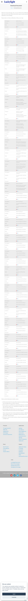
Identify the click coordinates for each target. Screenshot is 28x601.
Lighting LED (5, 431)
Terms (20, 473)
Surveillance (21, 429)
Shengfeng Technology (16, 467)
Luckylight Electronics (15, 462)
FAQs (20, 454)
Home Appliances (22, 431)
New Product (6, 446)
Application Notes (22, 446)
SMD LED (5, 429)
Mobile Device (22, 434)
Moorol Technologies (15, 463)
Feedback (21, 451)
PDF (17, 26)
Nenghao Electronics (15, 465)
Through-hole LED (7, 428)
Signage (20, 437)
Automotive (21, 432)
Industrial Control (22, 436)
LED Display (5, 432)
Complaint (21, 450)
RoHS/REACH (22, 453)
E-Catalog (21, 448)
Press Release (6, 448)
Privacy (23, 473)
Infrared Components (7, 434)
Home (12, 7)
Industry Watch (6, 451)
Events (4, 450)
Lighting (20, 428)
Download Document (23, 456)
